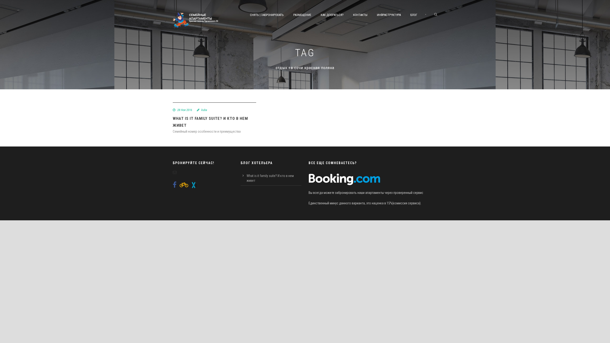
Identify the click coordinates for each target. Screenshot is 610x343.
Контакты (360, 15)
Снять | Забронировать (267, 15)
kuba (204, 110)
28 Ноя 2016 (184, 110)
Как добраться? (332, 15)
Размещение (302, 15)
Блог (413, 15)
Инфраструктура (389, 15)
